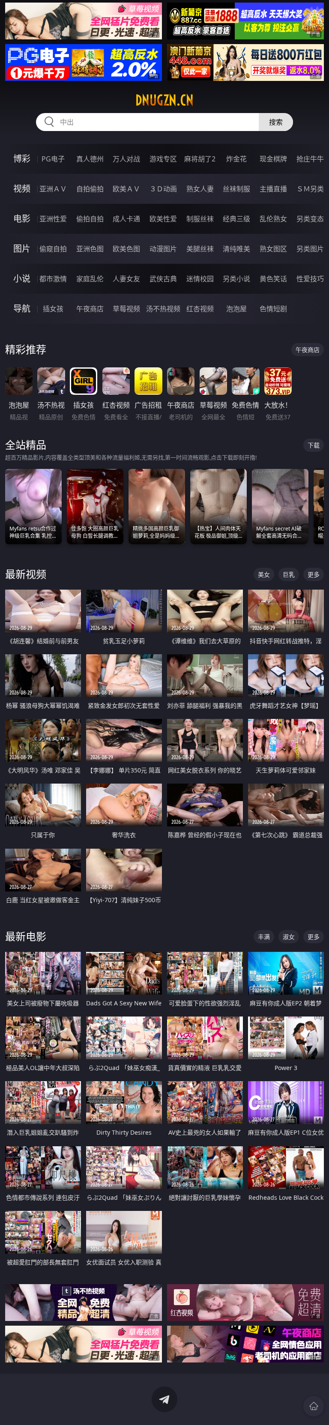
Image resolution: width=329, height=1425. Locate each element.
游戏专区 (163, 159)
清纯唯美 (236, 248)
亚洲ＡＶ (53, 189)
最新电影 (25, 936)
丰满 (264, 937)
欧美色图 (126, 248)
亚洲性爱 (53, 219)
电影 (21, 218)
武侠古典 (163, 278)
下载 (314, 445)
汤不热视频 (163, 308)
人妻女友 (126, 278)
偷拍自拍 (90, 219)
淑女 (289, 937)
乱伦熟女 (273, 219)
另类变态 (310, 219)
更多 (314, 574)
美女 (264, 574)
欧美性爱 (163, 219)
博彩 (21, 158)
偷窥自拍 (53, 248)
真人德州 (90, 159)
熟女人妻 (200, 189)
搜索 (276, 122)
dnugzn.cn (164, 100)
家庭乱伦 (90, 278)
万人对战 (126, 159)
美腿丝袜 (200, 248)
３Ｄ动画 (163, 189)
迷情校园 (200, 278)
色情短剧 (273, 308)
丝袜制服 (236, 189)
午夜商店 (90, 308)
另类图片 (310, 248)
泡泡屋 (236, 308)
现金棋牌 (273, 159)
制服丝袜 (200, 219)
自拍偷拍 (90, 189)
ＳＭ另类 (310, 189)
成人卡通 (126, 219)
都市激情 (53, 278)
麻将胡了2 (199, 159)
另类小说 (236, 278)
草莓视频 (126, 308)
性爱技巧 (310, 278)
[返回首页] (313, 1406)
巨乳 (289, 574)
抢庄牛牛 (310, 159)
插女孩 (53, 308)
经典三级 (236, 219)
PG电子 (53, 159)
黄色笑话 (273, 278)
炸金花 (236, 159)
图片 (21, 248)
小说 (21, 278)
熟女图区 (273, 248)
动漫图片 (163, 248)
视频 (21, 188)
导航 (21, 308)
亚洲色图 (90, 248)
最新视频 (25, 574)
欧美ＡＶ (126, 189)
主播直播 (273, 189)
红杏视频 (200, 308)
